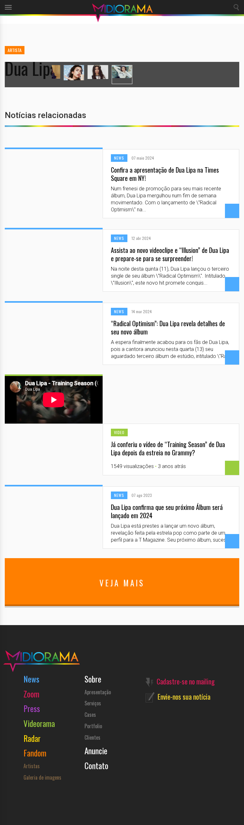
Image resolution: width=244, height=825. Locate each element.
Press (32, 708)
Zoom (31, 694)
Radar (32, 738)
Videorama (39, 723)
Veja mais (122, 583)
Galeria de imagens (42, 777)
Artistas (32, 766)
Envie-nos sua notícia (184, 696)
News (31, 679)
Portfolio (93, 726)
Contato (96, 765)
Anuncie (96, 750)
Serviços (93, 703)
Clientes (92, 737)
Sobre (93, 679)
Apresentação (98, 692)
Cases (90, 714)
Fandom (35, 753)
